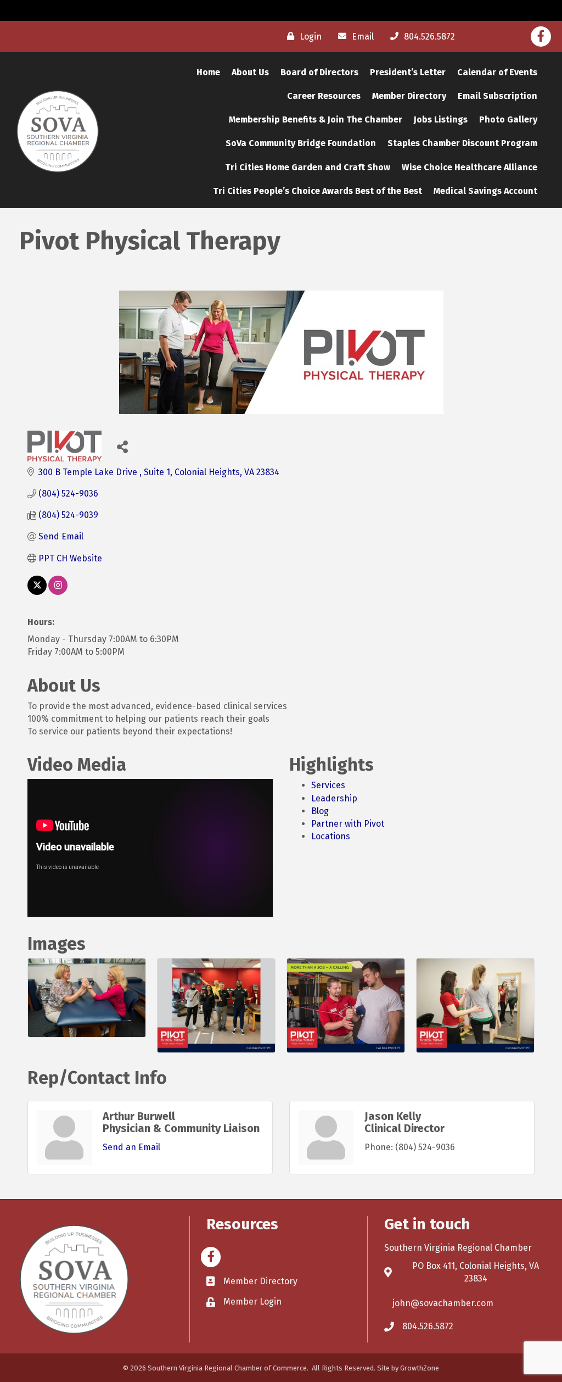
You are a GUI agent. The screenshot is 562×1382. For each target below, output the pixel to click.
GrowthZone (419, 1368)
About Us (250, 72)
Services (328, 785)
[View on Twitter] (37, 592)
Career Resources (324, 96)
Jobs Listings (441, 119)
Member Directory (409, 96)
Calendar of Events (497, 72)
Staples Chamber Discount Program (462, 143)
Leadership (334, 798)
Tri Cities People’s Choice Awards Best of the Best (317, 191)
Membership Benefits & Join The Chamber (315, 119)
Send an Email (131, 1147)
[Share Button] (122, 446)
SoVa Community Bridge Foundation (301, 143)
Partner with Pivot (347, 823)
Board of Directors (319, 72)
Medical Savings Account (485, 191)
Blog (320, 811)
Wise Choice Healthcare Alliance (469, 167)
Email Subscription (497, 96)
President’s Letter (408, 72)
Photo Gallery (508, 119)
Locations (330, 836)
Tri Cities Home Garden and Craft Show (307, 167)
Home (208, 72)
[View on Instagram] (58, 592)
